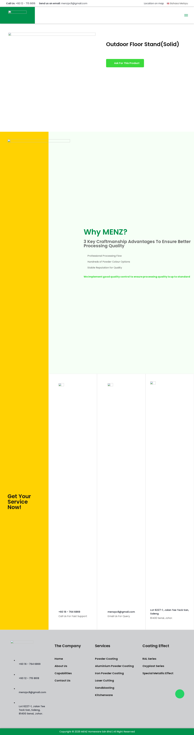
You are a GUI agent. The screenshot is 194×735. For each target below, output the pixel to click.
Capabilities (63, 673)
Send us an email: (63, 3)
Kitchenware (104, 695)
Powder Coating (106, 659)
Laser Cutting (104, 680)
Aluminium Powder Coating (114, 666)
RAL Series (149, 659)
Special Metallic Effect (157, 673)
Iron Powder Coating (109, 673)
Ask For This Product (126, 63)
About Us (61, 666)
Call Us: (20, 3)
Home (59, 659)
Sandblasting (104, 688)
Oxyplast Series (153, 666)
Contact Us (62, 680)
